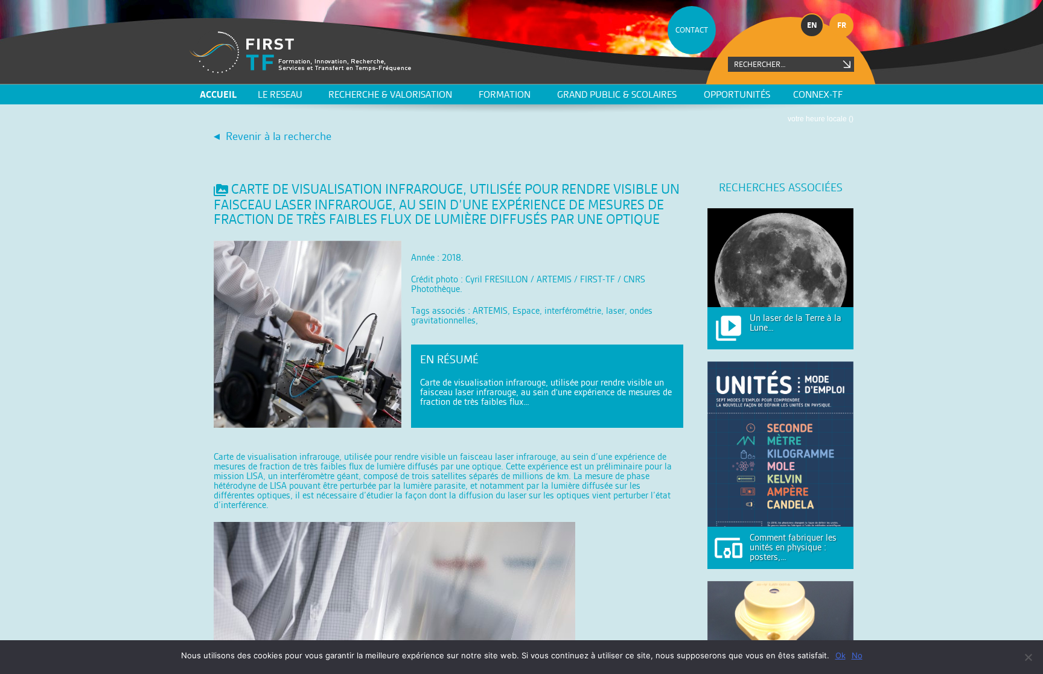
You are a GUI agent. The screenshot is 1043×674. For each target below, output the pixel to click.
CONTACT (691, 29)
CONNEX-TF (818, 94)
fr (841, 25)
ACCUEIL (218, 94)
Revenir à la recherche (278, 136)
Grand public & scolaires (617, 94)
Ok (840, 655)
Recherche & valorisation (390, 94)
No (857, 655)
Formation (505, 94)
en (812, 25)
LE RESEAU (280, 94)
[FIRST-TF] (300, 52)
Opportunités (737, 94)
